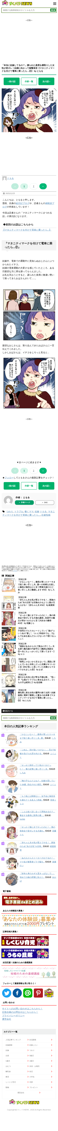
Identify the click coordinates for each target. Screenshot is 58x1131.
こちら (15, 570)
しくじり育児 (11, 1082)
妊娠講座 (9, 1045)
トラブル (18, 511)
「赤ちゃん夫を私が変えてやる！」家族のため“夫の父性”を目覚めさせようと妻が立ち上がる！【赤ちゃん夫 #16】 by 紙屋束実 (36, 604)
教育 (7, 1077)
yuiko (22, 819)
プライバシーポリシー (13, 1015)
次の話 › (46, 81)
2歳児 (31, 1061)
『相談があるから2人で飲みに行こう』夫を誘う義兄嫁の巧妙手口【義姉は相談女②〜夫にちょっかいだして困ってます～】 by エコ (36, 650)
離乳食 (8, 1071)
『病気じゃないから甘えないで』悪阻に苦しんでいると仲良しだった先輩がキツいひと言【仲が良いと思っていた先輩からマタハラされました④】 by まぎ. (36, 665)
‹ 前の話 (11, 81)
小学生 (31, 1077)
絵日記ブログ (22, 203)
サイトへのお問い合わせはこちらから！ (22, 1008)
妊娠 (37, 511)
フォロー (9, 477)
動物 (7, 1087)
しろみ (23, 773)
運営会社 (6, 1019)
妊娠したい (33, 1045)
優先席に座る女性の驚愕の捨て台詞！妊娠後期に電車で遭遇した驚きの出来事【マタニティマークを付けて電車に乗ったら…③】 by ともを (36, 696)
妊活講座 (32, 1040)
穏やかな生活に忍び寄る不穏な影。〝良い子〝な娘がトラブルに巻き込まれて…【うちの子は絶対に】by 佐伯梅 (36, 680)
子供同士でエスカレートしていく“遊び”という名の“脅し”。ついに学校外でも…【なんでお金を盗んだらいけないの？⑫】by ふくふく (37, 634)
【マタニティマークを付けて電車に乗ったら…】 (26, 229)
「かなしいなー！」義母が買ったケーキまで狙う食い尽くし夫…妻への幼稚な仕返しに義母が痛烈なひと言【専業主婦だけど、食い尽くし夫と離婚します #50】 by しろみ (36, 587)
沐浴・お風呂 (34, 1066)
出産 (7, 1056)
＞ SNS (45, 502)
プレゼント (33, 1087)
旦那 (31, 1082)
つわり (9, 511)
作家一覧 (29, 81)
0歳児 (31, 1056)
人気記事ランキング (13, 1040)
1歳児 (8, 1061)
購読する (9, 711)
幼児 (31, 1071)
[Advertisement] (29, 39)
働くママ (29, 511)
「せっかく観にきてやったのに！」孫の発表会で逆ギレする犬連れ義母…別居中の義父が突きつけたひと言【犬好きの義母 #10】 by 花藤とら (36, 619)
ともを (10, 178)
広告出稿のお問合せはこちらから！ (20, 1012)
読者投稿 (45, 515)
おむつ (8, 1066)
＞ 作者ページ (24, 502)
